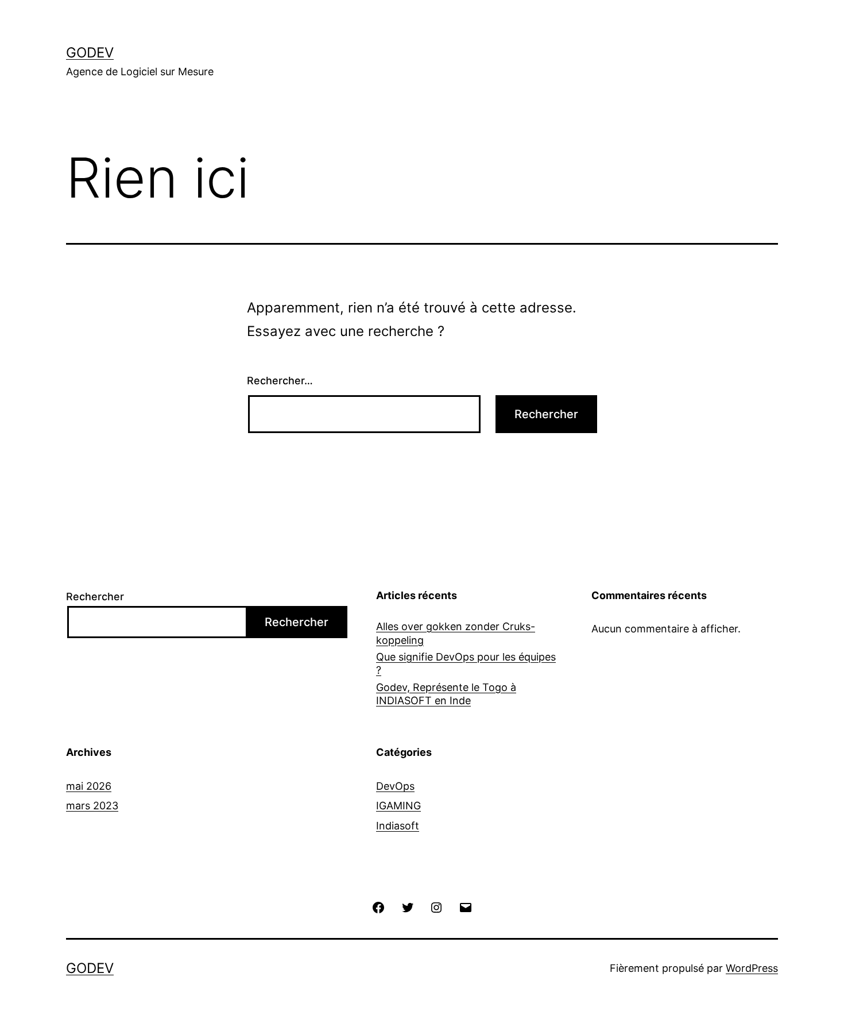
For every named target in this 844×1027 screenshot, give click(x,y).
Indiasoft (397, 826)
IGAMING (398, 806)
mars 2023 (92, 806)
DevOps (395, 786)
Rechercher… (280, 380)
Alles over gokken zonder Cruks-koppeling (455, 633)
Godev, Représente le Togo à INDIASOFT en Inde (446, 693)
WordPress (752, 968)
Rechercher (95, 596)
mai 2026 (88, 786)
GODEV (90, 52)
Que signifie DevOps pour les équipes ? (466, 663)
